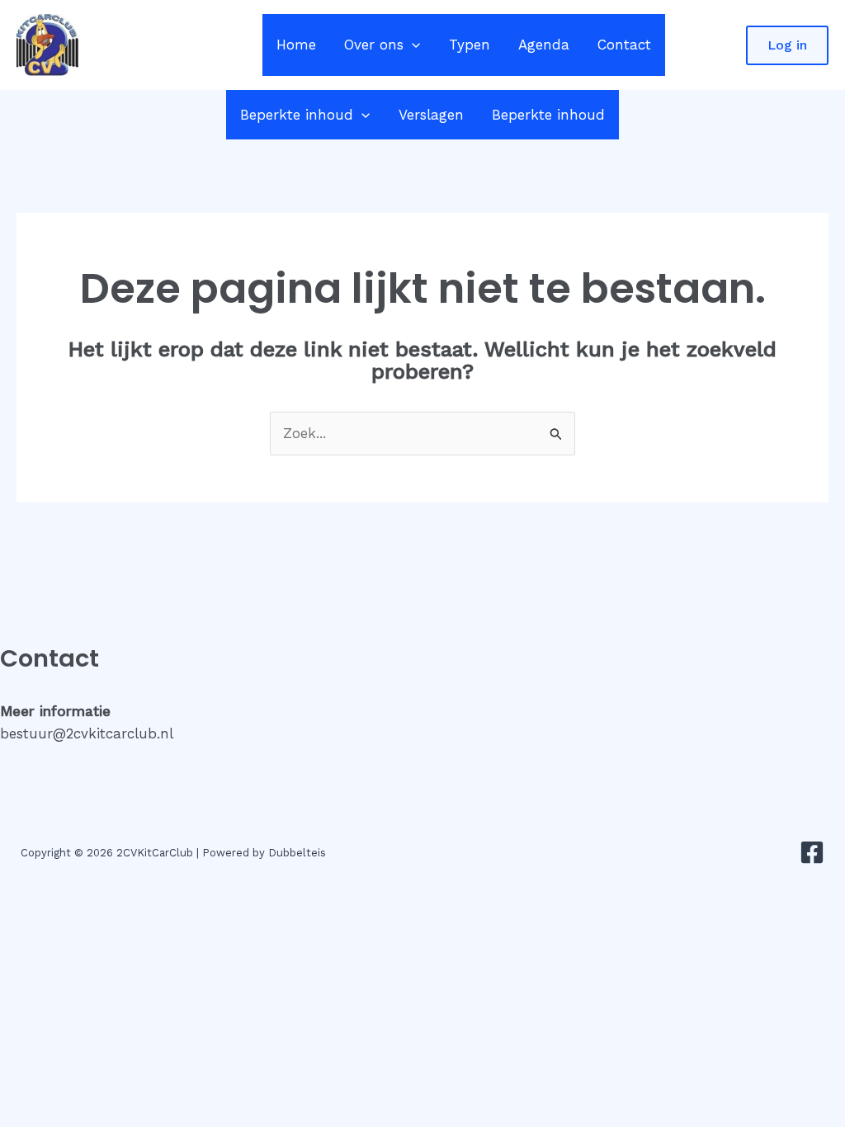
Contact (624, 44)
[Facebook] (812, 852)
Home (296, 44)
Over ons (374, 44)
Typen (469, 44)
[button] (412, 45)
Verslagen (431, 114)
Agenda (543, 44)
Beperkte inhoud (296, 114)
